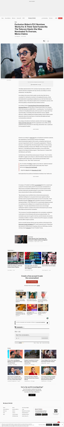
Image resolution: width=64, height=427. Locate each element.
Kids (4, 414)
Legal (23, 409)
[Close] (62, 425)
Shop (4, 412)
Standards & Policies (25, 414)
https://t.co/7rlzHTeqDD (31, 167)
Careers (13, 412)
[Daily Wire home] (32, 18)
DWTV (23, 18)
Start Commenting (32, 281)
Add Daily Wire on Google (36, 84)
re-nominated (38, 185)
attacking (28, 228)
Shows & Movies (8, 18)
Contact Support (15, 414)
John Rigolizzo (17, 36)
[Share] (48, 41)
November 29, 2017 (36, 170)
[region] (32, 425)
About (13, 407)
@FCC (30, 163)
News (3, 18)
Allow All (56, 424)
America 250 (19, 18)
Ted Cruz (30, 200)
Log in (38, 285)
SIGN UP (60, 18)
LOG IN (56, 18)
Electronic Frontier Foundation (26, 224)
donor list (32, 137)
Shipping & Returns (25, 412)
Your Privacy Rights (25, 407)
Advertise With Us (15, 409)
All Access (13, 18)
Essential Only (49, 424)
